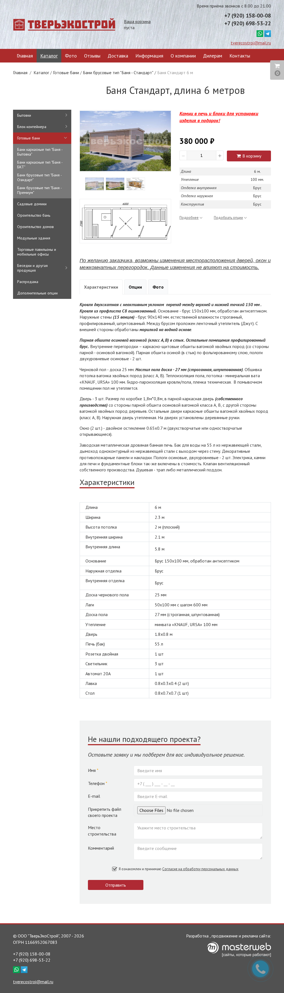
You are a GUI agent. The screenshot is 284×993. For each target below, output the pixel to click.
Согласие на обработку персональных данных (200, 869)
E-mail (94, 796)
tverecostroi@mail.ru (251, 43)
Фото (71, 55)
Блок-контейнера (31, 126)
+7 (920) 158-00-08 (247, 15)
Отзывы (92, 55)
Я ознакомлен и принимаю (178, 869)
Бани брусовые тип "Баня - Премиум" (39, 190)
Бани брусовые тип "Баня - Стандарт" (118, 72)
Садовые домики (32, 203)
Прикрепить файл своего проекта (104, 812)
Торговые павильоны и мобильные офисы (36, 252)
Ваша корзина (137, 21)
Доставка (118, 55)
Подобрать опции (228, 217)
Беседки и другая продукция (32, 268)
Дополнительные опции (37, 293)
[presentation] (90, 140)
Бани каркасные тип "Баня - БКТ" (39, 164)
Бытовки (24, 115)
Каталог (49, 55)
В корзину (251, 156)
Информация (149, 55)
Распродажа (27, 281)
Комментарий (101, 848)
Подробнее (189, 217)
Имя (93, 770)
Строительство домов (35, 226)
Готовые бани (66, 72)
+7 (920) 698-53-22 (247, 23)
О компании (183, 55)
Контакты (239, 55)
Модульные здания (33, 238)
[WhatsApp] (260, 33)
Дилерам (212, 55)
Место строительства (102, 830)
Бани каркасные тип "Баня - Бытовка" (39, 152)
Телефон (97, 783)
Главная (25, 55)
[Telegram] (267, 33)
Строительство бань (33, 215)
